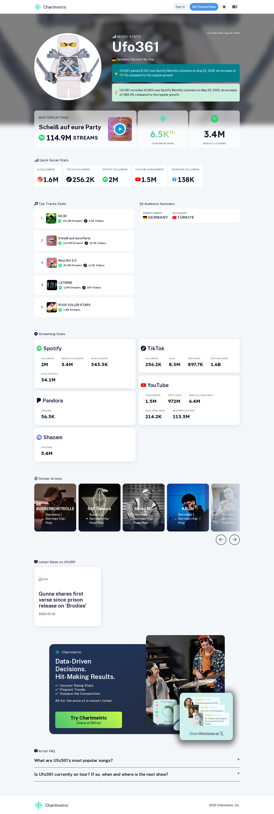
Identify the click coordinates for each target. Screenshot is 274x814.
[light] (224, 7)
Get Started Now (204, 7)
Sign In (180, 7)
